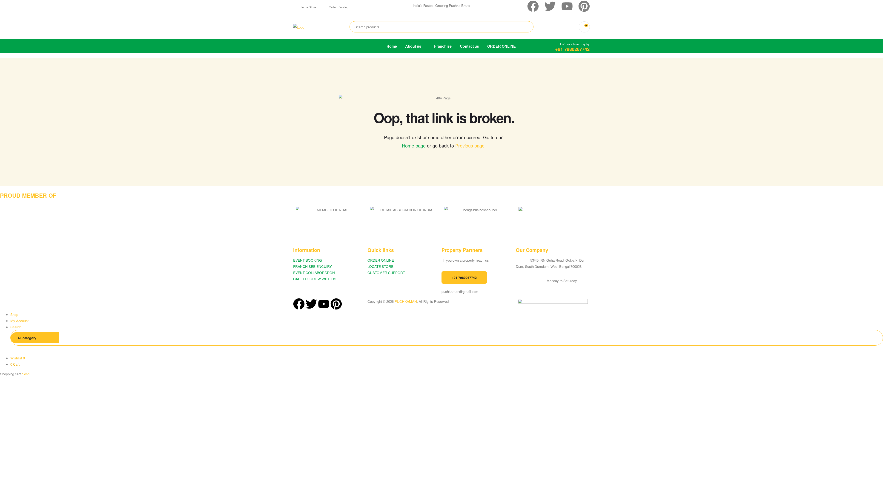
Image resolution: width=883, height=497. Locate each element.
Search (523, 26)
